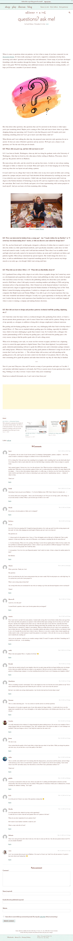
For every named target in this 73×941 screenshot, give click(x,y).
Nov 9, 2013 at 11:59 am (64, 650)
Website (5, 908)
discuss (21, 6)
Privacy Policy (26, 937)
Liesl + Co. (35, 937)
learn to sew (45, 7)
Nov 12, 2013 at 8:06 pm (64, 778)
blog (30, 6)
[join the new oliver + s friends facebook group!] (36, 426)
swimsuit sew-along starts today (56, 433)
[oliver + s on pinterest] (56, 937)
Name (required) (7, 891)
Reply (9, 482)
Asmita (10, 616)
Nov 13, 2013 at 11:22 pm (64, 835)
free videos (54, 7)
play (14, 6)
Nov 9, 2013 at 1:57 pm (64, 681)
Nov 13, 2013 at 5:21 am (64, 809)
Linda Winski (39, 229)
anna (9, 851)
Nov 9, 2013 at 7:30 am (64, 599)
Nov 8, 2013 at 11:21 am (64, 488)
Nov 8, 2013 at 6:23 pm (64, 521)
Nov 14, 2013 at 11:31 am (64, 850)
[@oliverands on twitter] (65, 937)
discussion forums (8, 57)
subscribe (42, 917)
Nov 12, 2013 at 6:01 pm (64, 757)
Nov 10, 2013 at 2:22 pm (64, 721)
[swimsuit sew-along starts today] (59, 426)
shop (7, 6)
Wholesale (10, 937)
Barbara (10, 521)
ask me (9, 440)
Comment (6, 870)
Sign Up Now (47, 1)
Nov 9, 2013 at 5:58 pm (64, 700)
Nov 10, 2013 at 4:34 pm (64, 738)
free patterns (63, 7)
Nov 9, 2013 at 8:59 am (64, 616)
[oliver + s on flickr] (59, 937)
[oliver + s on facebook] (62, 937)
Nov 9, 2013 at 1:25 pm (64, 664)
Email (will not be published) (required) (13, 900)
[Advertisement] (36, 39)
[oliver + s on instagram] (68, 937)
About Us (18, 937)
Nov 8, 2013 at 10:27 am (64, 451)
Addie (10, 757)
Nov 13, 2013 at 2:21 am (64, 795)
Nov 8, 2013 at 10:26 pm (64, 565)
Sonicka (10, 721)
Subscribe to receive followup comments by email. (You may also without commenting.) (31, 917)
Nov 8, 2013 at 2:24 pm (64, 507)
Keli (9, 795)
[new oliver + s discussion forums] (14, 426)
